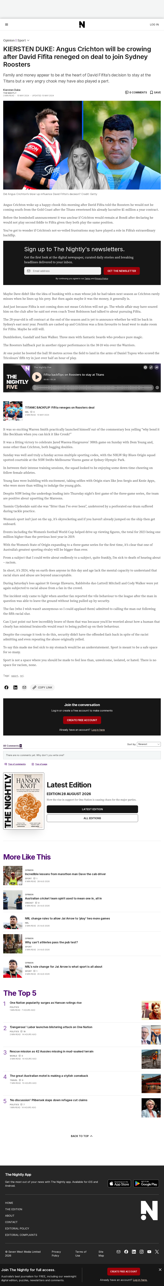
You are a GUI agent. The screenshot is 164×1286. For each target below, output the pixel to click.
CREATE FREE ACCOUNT (82, 720)
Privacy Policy (101, 278)
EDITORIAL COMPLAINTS (21, 1234)
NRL (27, 412)
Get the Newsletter (121, 271)
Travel (13, 1080)
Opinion (9, 40)
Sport (21, 40)
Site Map (101, 1253)
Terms (87, 278)
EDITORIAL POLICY (17, 1228)
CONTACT (11, 1222)
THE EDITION (13, 1209)
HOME (9, 1202)
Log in (154, 24)
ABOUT (9, 1215)
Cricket (29, 903)
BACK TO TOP (80, 1136)
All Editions (92, 818)
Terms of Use (80, 1253)
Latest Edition (92, 809)
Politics (14, 1007)
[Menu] (6, 24)
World (13, 1056)
